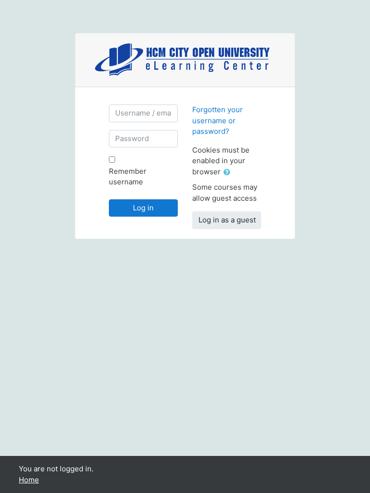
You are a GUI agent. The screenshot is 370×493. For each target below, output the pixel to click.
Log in (143, 207)
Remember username (127, 177)
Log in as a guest (227, 219)
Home (29, 479)
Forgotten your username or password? (217, 120)
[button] (229, 173)
